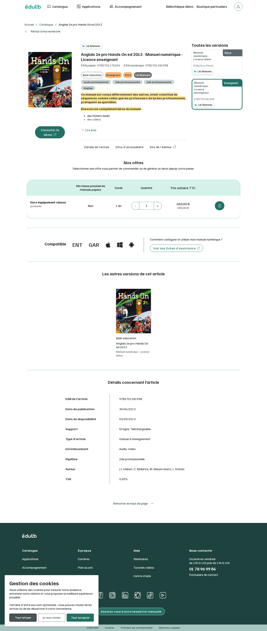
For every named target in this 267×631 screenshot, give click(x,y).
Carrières (84, 559)
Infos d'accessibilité (130, 147)
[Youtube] (162, 595)
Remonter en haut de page (130, 503)
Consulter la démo (50, 132)
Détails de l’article (96, 147)
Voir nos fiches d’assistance (174, 248)
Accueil (29, 24)
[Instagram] (112, 595)
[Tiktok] (150, 595)
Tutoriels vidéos (144, 567)
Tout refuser (23, 617)
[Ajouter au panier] (219, 205)
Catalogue (59, 6)
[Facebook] (100, 595)
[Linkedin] (125, 595)
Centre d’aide (142, 576)
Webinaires (141, 559)
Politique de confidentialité (137, 627)
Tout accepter (80, 617)
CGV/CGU (93, 627)
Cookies (110, 627)
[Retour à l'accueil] (33, 6)
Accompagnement (128, 6)
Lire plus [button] (90, 130)
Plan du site (85, 567)
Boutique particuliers (212, 6)
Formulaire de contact (203, 575)
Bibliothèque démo (180, 6)
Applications (90, 6)
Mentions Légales (169, 627)
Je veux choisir (52, 617)
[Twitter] (137, 595)
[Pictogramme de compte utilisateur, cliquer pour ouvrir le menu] (238, 6)
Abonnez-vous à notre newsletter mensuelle (131, 611)
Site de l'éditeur (161, 147)
